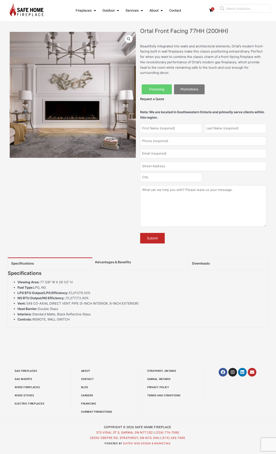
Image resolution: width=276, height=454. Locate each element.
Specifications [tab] (22, 263)
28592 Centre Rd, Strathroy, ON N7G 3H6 (124, 438)
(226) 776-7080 (167, 432)
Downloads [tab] (201, 263)
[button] (129, 39)
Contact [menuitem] (175, 10)
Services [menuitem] (132, 10)
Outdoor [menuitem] (108, 10)
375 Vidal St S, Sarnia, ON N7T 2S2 (124, 432)
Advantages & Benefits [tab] (113, 262)
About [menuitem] (153, 10)
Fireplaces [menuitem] (84, 10)
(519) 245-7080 (173, 438)
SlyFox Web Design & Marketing (147, 443)
